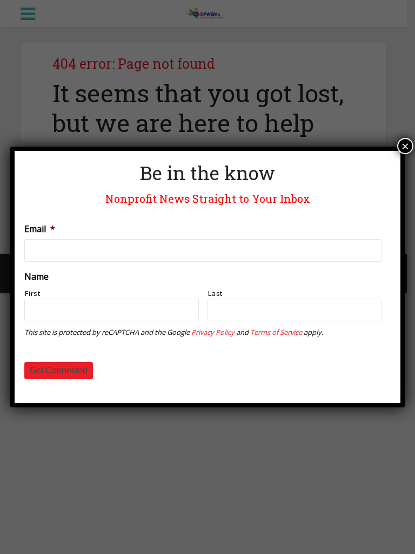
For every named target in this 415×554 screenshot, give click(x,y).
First (32, 293)
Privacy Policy (213, 332)
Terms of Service (276, 332)
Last (215, 293)
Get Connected (59, 370)
